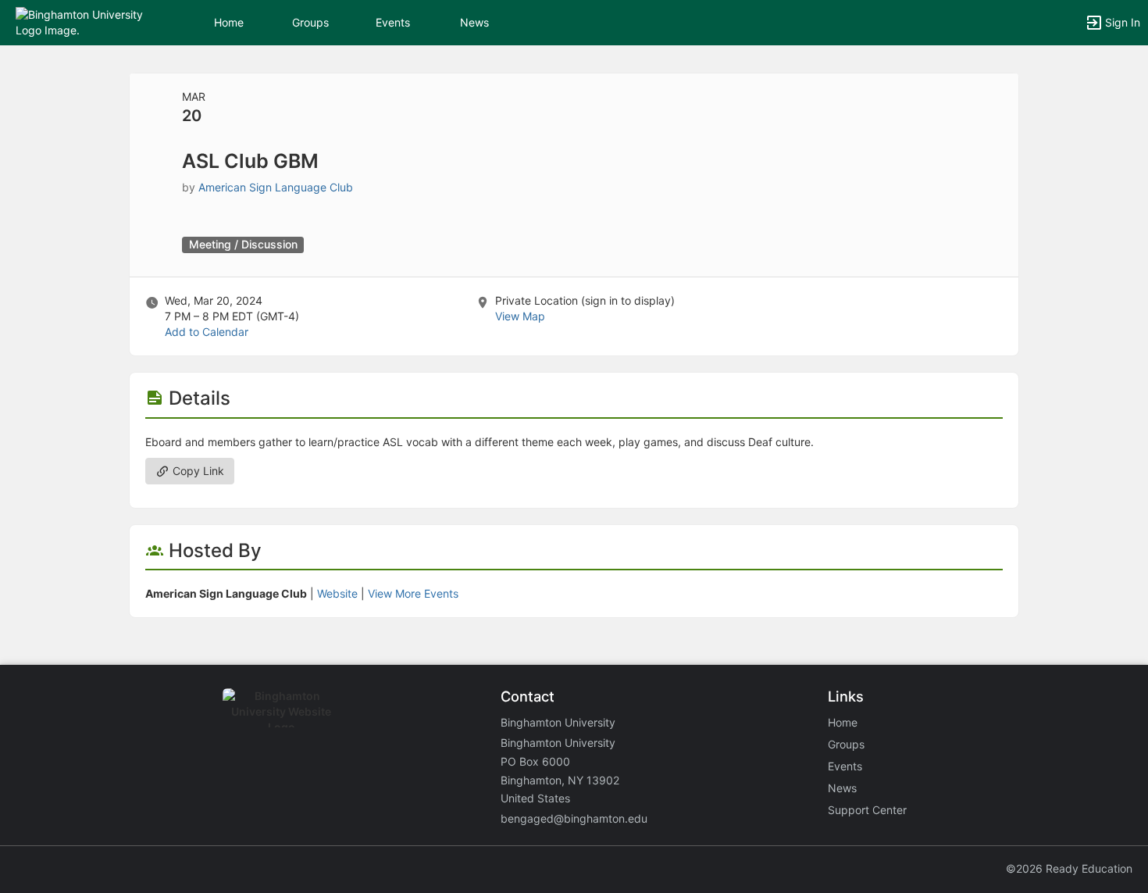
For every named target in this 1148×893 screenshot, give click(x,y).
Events (393, 22)
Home (842, 722)
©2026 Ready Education (1069, 868)
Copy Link (196, 470)
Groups (310, 22)
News (474, 22)
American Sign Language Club (275, 187)
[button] (80, 21)
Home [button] (229, 22)
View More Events (413, 593)
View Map (520, 316)
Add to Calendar (206, 331)
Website (337, 593)
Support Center (867, 809)
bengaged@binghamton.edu (574, 818)
